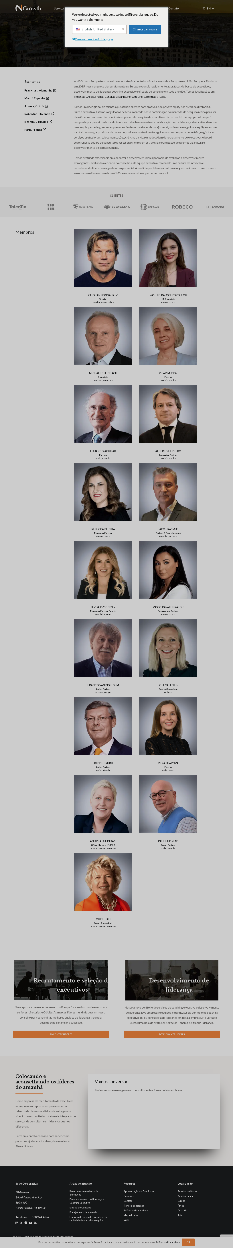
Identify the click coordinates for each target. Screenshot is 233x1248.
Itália (162, 96)
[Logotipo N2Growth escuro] (28, 8)
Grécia (90, 96)
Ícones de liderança (134, 1205)
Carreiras (128, 1196)
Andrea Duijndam (103, 841)
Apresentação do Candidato (139, 1191)
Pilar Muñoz (168, 373)
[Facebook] (25, 1222)
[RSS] (35, 1222)
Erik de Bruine (103, 763)
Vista (126, 1219)
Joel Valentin (168, 685)
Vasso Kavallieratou (168, 607)
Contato (128, 1200)
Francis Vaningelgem (103, 685)
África (181, 1205)
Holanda (79, 96)
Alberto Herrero (168, 451)
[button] (213, 8)
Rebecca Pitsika (103, 529)
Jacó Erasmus (168, 529)
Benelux (110, 96)
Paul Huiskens (168, 841)
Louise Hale (103, 919)
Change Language (145, 29)
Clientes (116, 195)
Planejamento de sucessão (84, 1212)
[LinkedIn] (16, 1222)
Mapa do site (131, 1215)
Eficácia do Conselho (80, 1207)
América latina (185, 1196)
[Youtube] (30, 1222)
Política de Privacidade (136, 1210)
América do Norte (187, 1191)
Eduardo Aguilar (103, 451)
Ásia (180, 1215)
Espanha (121, 96)
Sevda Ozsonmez (103, 607)
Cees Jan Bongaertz (103, 295)
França (99, 96)
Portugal (132, 96)
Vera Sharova (168, 763)
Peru (142, 96)
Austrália (182, 1210)
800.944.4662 (40, 1217)
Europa (181, 1200)
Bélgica (151, 96)
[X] (21, 1222)
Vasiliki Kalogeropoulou (168, 295)
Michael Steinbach (103, 373)
